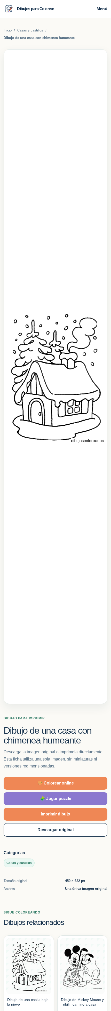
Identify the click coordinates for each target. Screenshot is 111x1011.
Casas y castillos (30, 30)
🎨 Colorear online (55, 783)
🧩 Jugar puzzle (55, 798)
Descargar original (55, 830)
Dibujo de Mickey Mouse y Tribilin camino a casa (82, 1002)
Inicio (8, 30)
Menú (102, 9)
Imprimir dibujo (55, 814)
